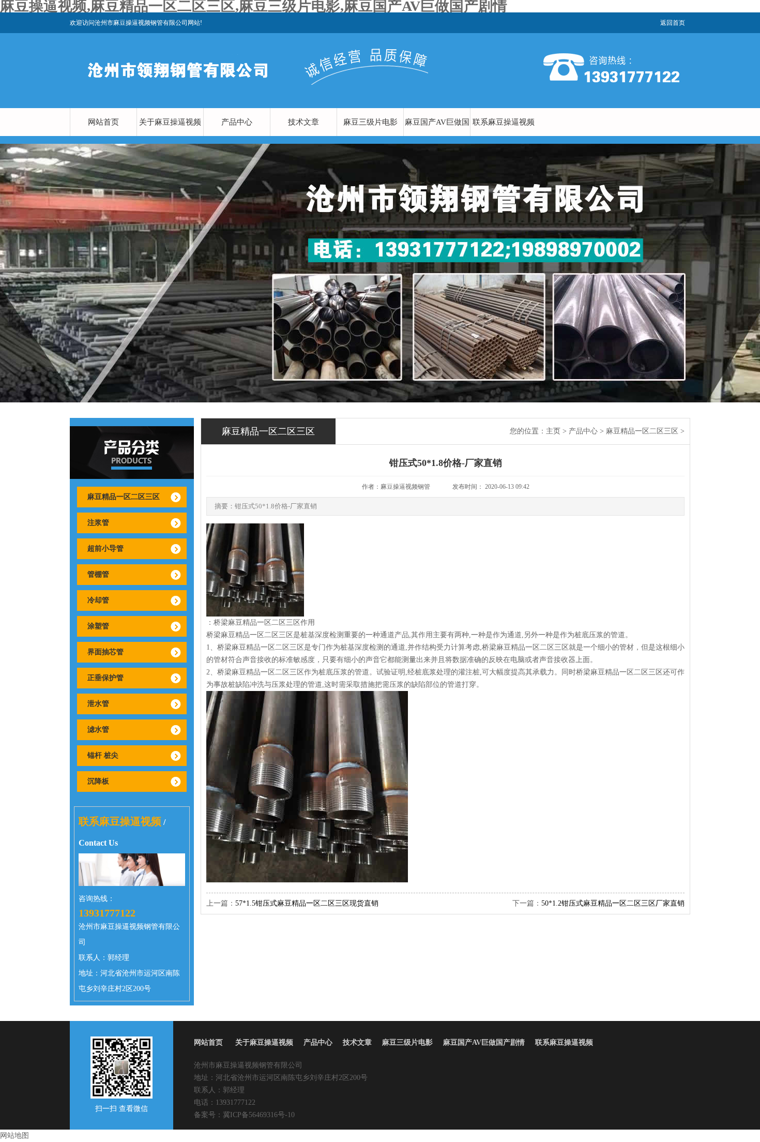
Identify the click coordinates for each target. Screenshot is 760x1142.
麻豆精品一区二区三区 (123, 497)
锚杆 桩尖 (102, 755)
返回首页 (672, 22)
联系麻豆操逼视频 (504, 122)
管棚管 (98, 574)
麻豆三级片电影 (370, 122)
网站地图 (14, 1135)
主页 (553, 431)
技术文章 (303, 122)
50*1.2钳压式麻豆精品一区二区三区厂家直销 (613, 903)
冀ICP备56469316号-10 (259, 1115)
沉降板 (98, 781)
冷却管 (98, 600)
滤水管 (98, 729)
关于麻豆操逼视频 (170, 122)
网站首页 (103, 122)
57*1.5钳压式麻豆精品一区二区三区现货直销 (306, 903)
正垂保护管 (105, 678)
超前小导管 (105, 548)
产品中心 (236, 122)
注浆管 (98, 523)
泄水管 (98, 704)
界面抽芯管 (105, 652)
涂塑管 (98, 626)
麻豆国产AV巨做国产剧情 (437, 136)
